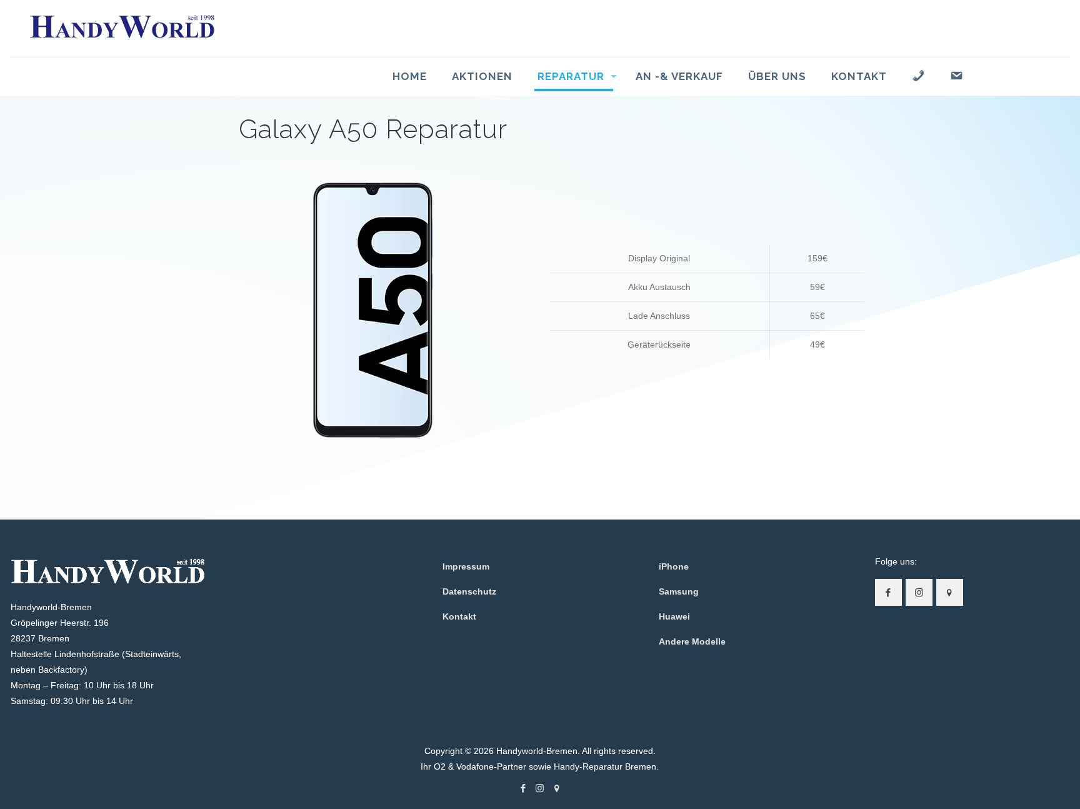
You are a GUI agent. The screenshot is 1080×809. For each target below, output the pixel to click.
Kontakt (459, 616)
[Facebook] (522, 788)
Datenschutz (469, 591)
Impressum (465, 566)
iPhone (674, 566)
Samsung (679, 591)
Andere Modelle (692, 641)
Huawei (674, 616)
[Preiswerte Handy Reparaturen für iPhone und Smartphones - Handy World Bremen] (122, 28)
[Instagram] (539, 788)
